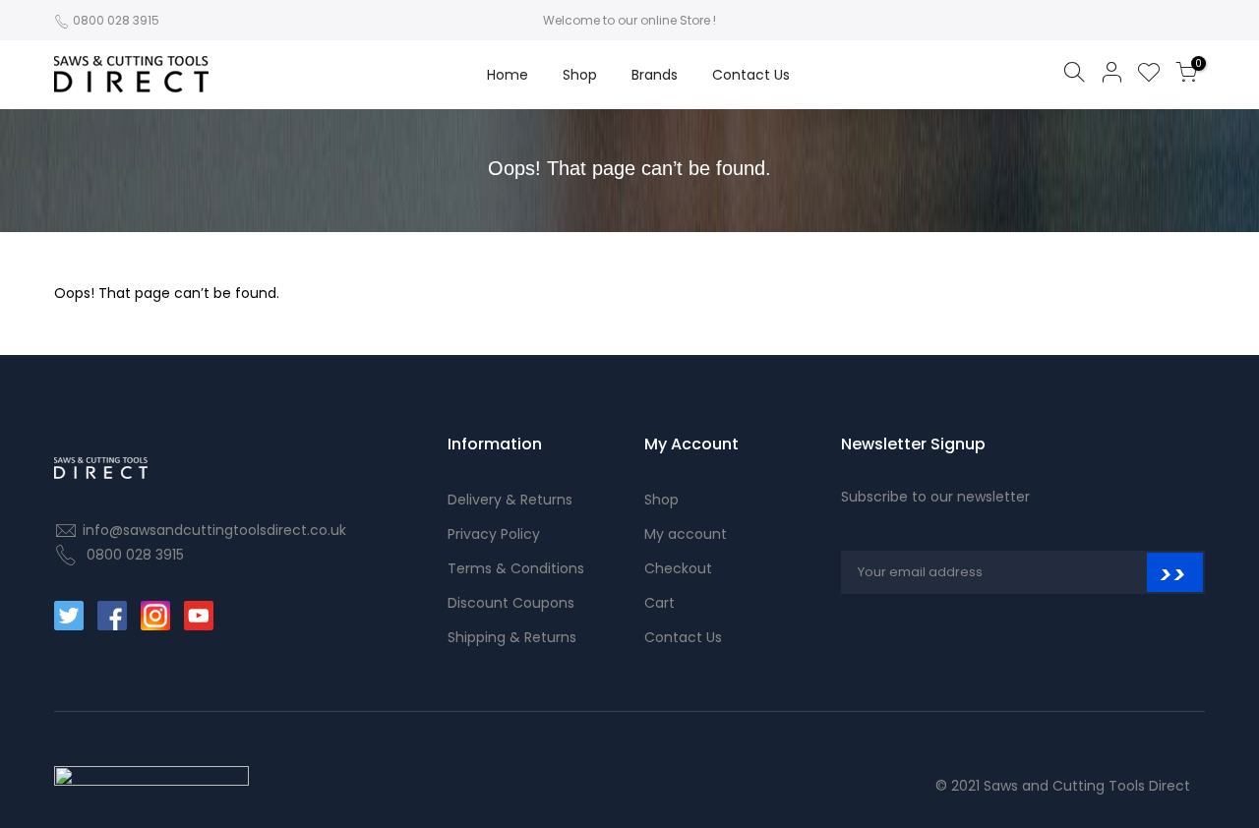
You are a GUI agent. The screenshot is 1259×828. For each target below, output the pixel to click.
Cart (659, 603)
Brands (654, 75)
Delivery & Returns (510, 499)
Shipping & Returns (512, 637)
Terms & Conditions (516, 568)
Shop (580, 75)
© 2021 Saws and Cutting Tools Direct (1062, 786)
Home (507, 75)
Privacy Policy (494, 534)
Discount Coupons (511, 603)
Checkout (678, 568)
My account (685, 534)
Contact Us (751, 75)
